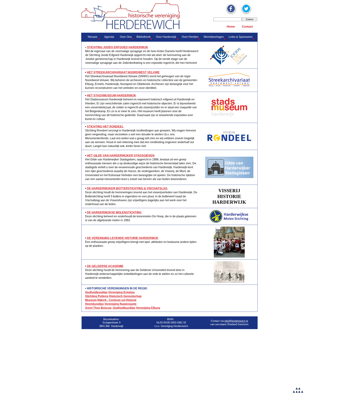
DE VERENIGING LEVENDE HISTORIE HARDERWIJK (122, 238)
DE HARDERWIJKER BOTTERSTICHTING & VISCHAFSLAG (127, 188)
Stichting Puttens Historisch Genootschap (113, 296)
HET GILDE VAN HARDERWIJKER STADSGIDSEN (120, 155)
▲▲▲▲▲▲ (297, 389)
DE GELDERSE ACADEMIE (105, 266)
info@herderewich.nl (236, 320)
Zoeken (249, 19)
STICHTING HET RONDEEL (105, 126)
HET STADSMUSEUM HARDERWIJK (111, 95)
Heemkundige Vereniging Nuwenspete (110, 303)
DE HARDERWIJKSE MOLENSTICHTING (114, 212)
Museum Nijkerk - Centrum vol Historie (110, 300)
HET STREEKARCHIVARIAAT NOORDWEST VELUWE (123, 72)
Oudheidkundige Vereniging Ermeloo (110, 292)
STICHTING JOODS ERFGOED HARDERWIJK (117, 47)
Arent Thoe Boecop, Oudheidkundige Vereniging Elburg (122, 307)
